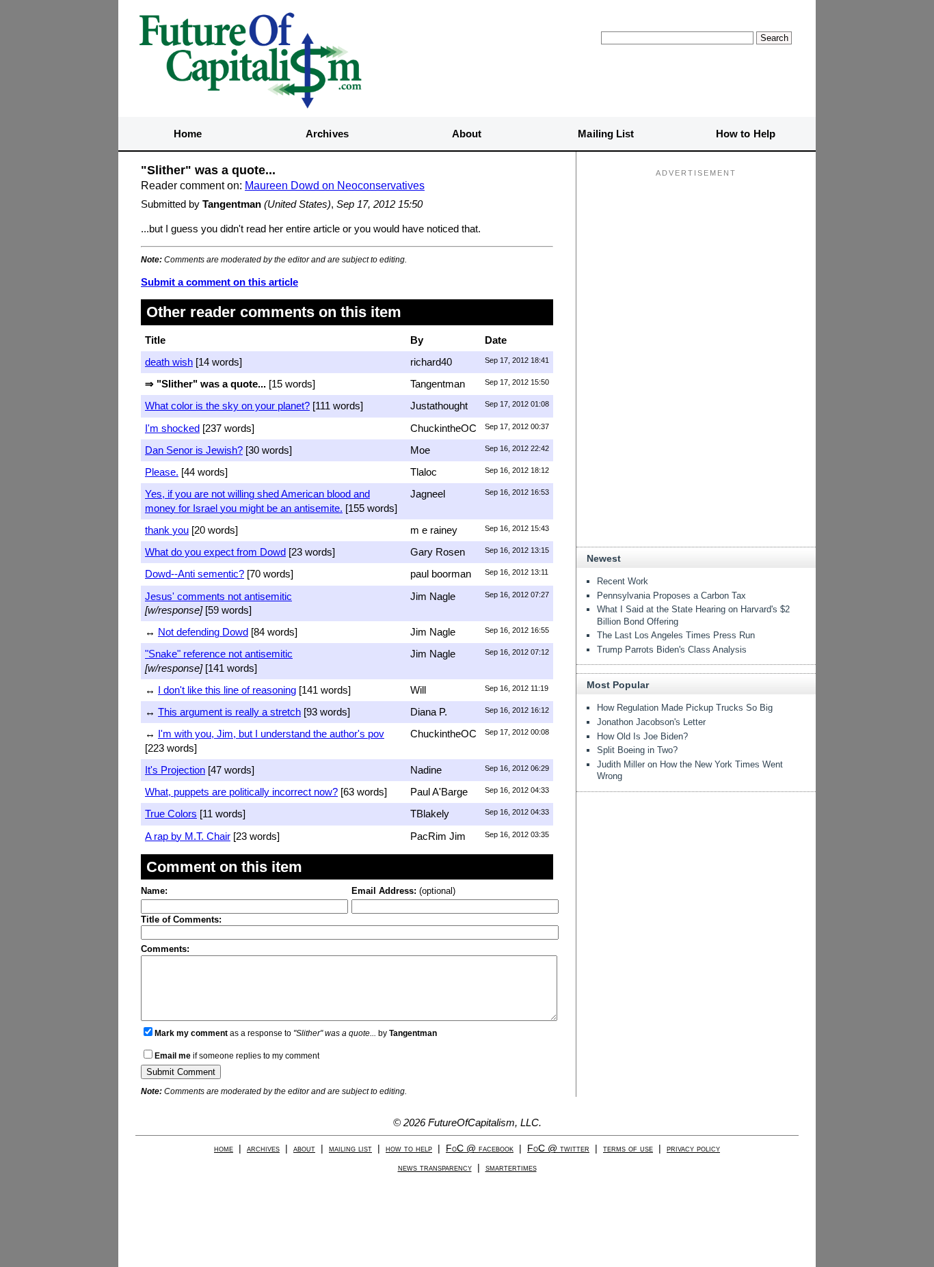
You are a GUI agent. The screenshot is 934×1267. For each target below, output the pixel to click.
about (304, 1148)
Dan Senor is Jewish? (194, 450)
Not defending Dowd (203, 632)
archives (263, 1148)
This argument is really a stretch (229, 712)
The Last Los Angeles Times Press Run (676, 635)
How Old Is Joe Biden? (642, 736)
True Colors (171, 813)
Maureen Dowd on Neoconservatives (335, 185)
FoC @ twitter (558, 1148)
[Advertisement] (696, 267)
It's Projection (175, 770)
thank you (167, 530)
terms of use (628, 1148)
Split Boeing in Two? (637, 750)
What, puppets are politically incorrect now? (241, 792)
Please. (161, 472)
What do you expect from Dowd (215, 552)
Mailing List (606, 133)
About (467, 133)
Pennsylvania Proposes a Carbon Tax (671, 595)
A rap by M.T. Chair (187, 836)
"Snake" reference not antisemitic (219, 653)
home (223, 1148)
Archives (327, 133)
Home (188, 133)
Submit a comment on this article (219, 282)
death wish (169, 362)
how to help (409, 1148)
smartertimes (511, 1167)
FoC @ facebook (479, 1148)
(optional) (403, 891)
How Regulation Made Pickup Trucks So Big (685, 708)
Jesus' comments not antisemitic (218, 596)
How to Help (745, 133)
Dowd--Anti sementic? (194, 574)
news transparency (435, 1167)
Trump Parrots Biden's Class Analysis (672, 649)
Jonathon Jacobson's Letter (651, 722)
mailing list (350, 1148)
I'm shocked (172, 428)
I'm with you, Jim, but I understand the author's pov (271, 733)
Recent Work (622, 581)
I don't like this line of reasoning (227, 690)
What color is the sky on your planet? (227, 405)
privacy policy (693, 1148)
